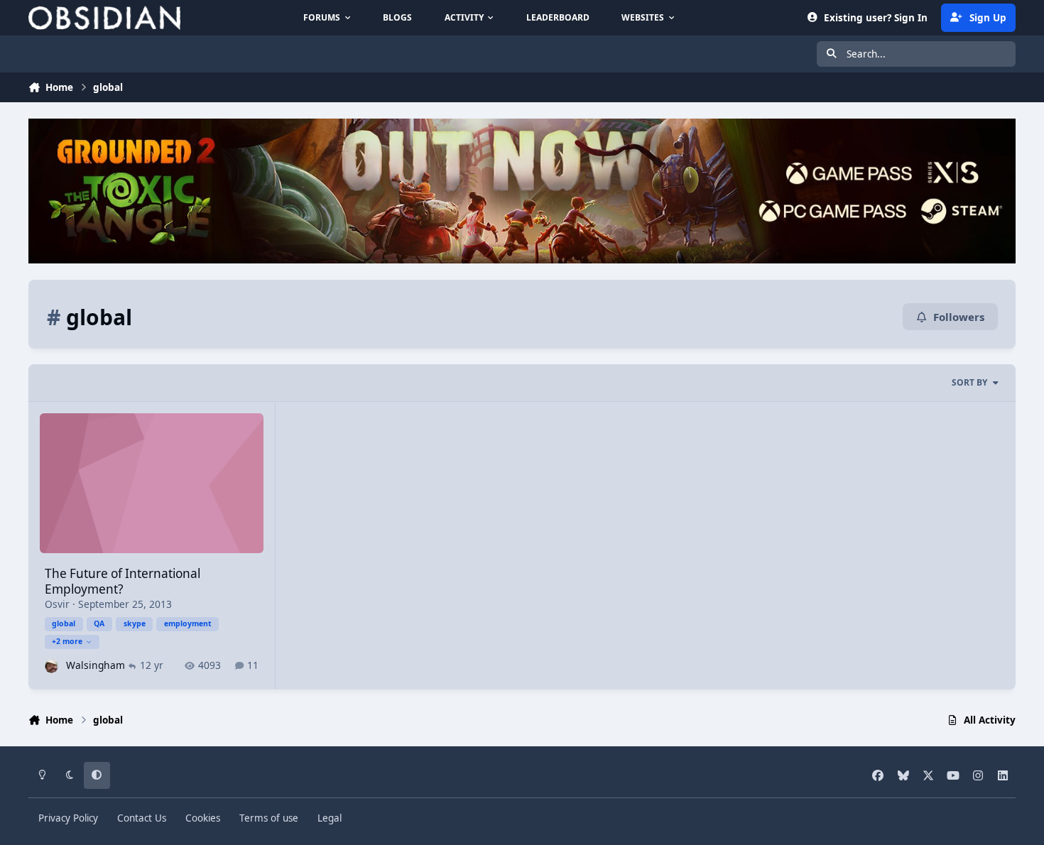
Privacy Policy (68, 818)
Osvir (57, 604)
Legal (329, 818)
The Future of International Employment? (122, 581)
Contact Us (141, 818)
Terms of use (268, 818)
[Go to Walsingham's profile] (51, 665)
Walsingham (95, 665)
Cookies (202, 818)
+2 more (67, 641)
